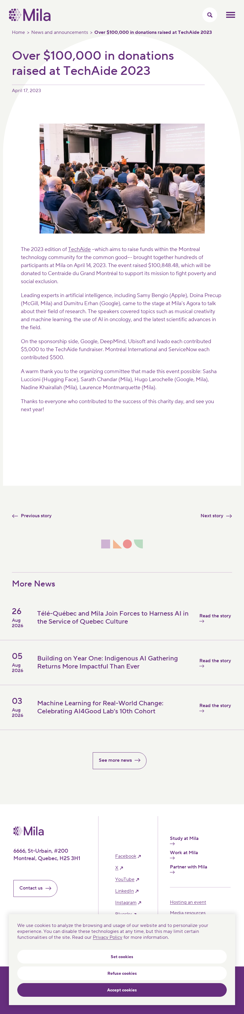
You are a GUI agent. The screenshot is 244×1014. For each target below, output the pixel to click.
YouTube (124, 879)
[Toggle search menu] (209, 14)
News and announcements (59, 32)
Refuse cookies (122, 973)
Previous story (36, 516)
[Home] (30, 20)
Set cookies (122, 957)
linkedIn (124, 891)
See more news (115, 760)
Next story (212, 516)
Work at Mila (184, 853)
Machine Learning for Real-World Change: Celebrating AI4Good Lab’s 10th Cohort (100, 707)
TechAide (79, 249)
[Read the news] (154, 720)
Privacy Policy (107, 937)
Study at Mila (184, 838)
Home (18, 32)
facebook (125, 856)
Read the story (215, 616)
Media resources (188, 913)
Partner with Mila (188, 867)
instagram (126, 903)
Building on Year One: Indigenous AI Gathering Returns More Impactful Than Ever (107, 662)
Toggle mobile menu (230, 14)
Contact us (31, 888)
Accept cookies (122, 990)
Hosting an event (188, 902)
